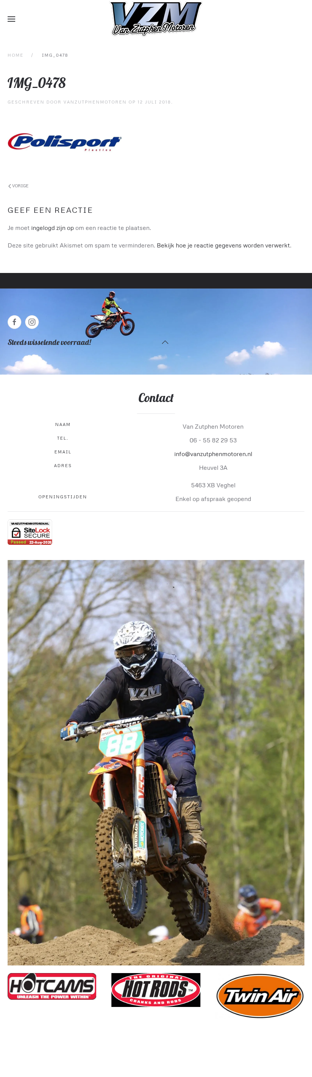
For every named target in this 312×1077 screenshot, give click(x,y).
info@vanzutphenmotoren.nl (213, 454)
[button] (11, 19)
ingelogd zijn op (52, 227)
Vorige (20, 185)
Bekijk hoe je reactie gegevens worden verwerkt (223, 245)
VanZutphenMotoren (95, 101)
